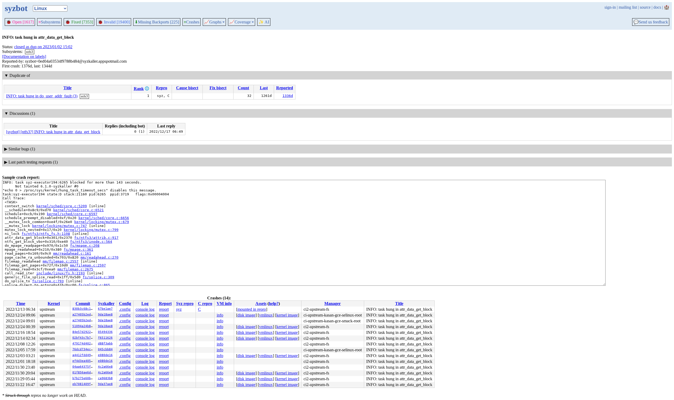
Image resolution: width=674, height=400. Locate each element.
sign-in (610, 7)
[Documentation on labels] (24, 56)
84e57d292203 (83, 332)
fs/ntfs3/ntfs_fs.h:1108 (46, 234)
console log (145, 309)
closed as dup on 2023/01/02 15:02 (43, 47)
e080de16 (105, 355)
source (645, 7)
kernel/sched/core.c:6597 (72, 214)
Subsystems (49, 22)
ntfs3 (29, 52)
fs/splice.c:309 (98, 277)
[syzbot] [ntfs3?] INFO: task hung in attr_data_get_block (53, 132)
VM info (224, 303)
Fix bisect (218, 88)
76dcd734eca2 (83, 349)
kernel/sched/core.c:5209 (61, 206)
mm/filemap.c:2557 (60, 261)
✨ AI (264, 22)
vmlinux (266, 315)
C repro (205, 303)
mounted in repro (251, 309)
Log (144, 303)
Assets (260, 303)
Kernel (54, 303)
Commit (83, 303)
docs (657, 7)
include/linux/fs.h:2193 (60, 273)
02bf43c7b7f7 (83, 337)
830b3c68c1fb (83, 308)
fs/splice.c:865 (94, 285)
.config (125, 309)
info (220, 315)
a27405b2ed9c (83, 314)
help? (274, 303)
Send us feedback (650, 22)
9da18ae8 (105, 314)
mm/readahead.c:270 (99, 257)
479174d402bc (83, 343)
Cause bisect (187, 88)
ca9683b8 (105, 378)
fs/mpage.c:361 (78, 249)
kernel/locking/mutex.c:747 (59, 226)
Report (165, 303)
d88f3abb (105, 343)
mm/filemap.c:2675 (75, 269)
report (164, 309)
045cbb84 (105, 349)
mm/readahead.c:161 (72, 253)
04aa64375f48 (83, 366)
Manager (332, 303)
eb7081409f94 (83, 384)
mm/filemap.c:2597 (88, 265)
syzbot (16, 8)
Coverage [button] (240, 22)
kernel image (287, 315)
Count (243, 88)
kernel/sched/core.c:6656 (103, 218)
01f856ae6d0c (83, 372)
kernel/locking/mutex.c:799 (91, 230)
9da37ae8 (105, 384)
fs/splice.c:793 (48, 281)
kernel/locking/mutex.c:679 (101, 222)
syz (179, 309)
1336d (288, 96)
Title (67, 88)
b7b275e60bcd (83, 378)
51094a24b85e (83, 326)
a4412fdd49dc (83, 355)
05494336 (105, 332)
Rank (139, 88)
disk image (246, 315)
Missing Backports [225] (157, 22)
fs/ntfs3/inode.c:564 (91, 242)
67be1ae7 (105, 308)
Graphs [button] (212, 22)
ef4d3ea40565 (83, 361)
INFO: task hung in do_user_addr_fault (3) (41, 96)
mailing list (628, 7)
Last (264, 88)
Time (20, 303)
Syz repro (185, 303)
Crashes (191, 22)
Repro (161, 88)
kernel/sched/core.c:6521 (78, 210)
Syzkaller (106, 303)
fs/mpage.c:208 (85, 246)
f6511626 (105, 337)
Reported (284, 88)
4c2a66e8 (105, 366)
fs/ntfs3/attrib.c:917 (96, 238)
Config (125, 303)
